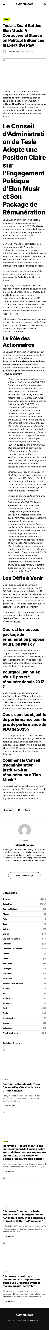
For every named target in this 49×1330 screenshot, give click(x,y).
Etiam (5, 959)
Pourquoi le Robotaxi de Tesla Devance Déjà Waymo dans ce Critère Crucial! (21, 1087)
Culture (6, 929)
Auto (5, 919)
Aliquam (6, 914)
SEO (4, 993)
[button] (4, 3)
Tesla (6, 19)
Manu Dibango (24, 845)
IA (19, 810)
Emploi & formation (11, 939)
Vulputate (7, 1028)
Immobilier (7, 963)
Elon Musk (9, 810)
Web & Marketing (10, 1033)
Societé (6, 998)
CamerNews (24, 4)
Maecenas (7, 973)
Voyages (7, 1023)
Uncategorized (9, 1018)
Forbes (17, 621)
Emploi (6, 934)
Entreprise (8, 944)
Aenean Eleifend (10, 909)
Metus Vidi (7, 978)
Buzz (5, 924)
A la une (6, 899)
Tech (5, 1008)
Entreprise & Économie (13, 949)
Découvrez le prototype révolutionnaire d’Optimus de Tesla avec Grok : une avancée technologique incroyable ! (22, 1281)
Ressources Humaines (13, 983)
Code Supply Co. (35, 1320)
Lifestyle (7, 968)
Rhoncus (7, 988)
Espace (6, 954)
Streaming (7, 1003)
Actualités (7, 904)
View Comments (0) (24, 875)
